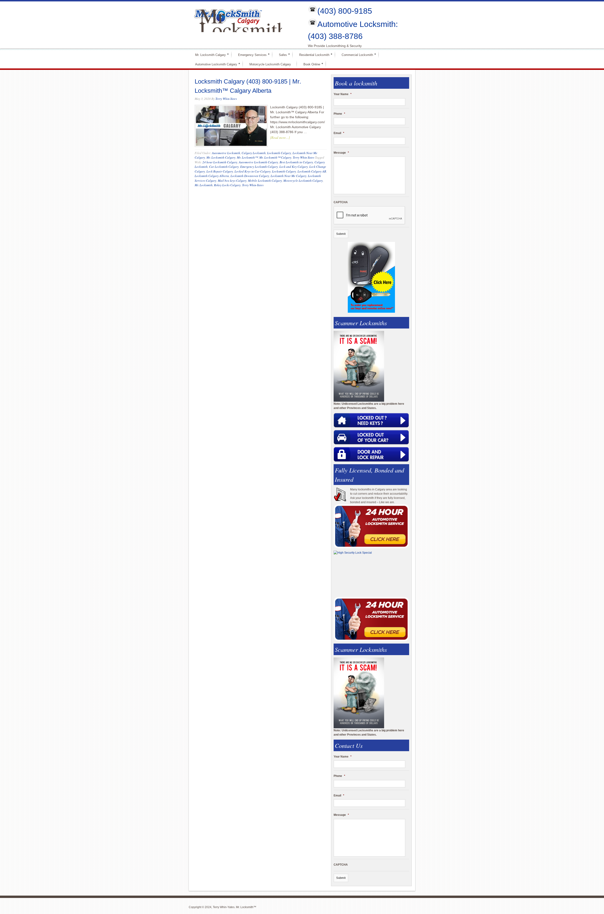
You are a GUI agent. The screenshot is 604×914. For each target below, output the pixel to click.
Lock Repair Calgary (219, 171)
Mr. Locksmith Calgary (208, 55)
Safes (281, 55)
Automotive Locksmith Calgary (214, 64)
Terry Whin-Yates (226, 99)
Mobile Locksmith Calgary (265, 180)
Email (339, 133)
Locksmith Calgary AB (312, 171)
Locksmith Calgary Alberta (212, 176)
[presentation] (369, 215)
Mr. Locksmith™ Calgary (275, 157)
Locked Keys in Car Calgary (253, 171)
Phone (339, 113)
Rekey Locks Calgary (227, 185)
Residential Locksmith (312, 55)
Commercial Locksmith (355, 55)
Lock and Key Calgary (293, 166)
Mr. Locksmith (204, 185)
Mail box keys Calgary (232, 180)
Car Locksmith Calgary (224, 166)
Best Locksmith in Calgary (296, 162)
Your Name (343, 94)
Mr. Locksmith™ (247, 157)
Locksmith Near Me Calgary (288, 176)
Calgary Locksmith (254, 153)
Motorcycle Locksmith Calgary (270, 64)
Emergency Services (250, 55)
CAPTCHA (341, 202)
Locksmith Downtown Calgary (250, 176)
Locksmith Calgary (279, 153)
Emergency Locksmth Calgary (259, 166)
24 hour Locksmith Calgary (219, 162)
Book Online (309, 64)
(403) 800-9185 (344, 10)
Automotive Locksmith (226, 153)
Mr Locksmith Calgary (243, 29)
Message (341, 152)
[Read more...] (280, 137)
